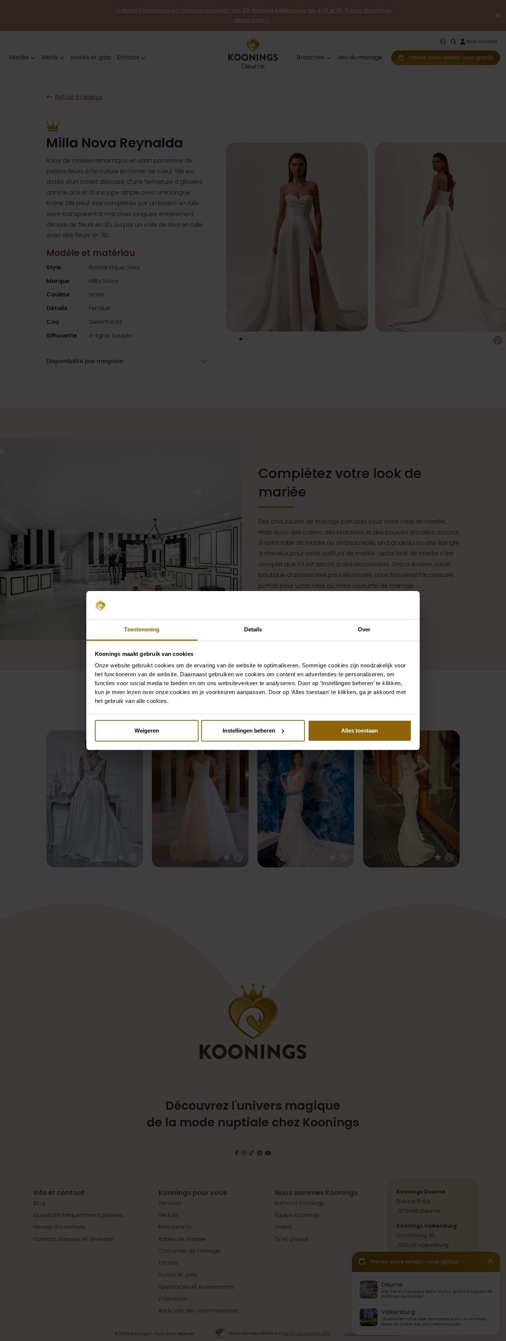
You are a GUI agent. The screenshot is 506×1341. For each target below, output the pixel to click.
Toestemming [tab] (141, 629)
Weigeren (146, 730)
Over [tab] (364, 629)
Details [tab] (253, 629)
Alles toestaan (359, 730)
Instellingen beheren (249, 730)
